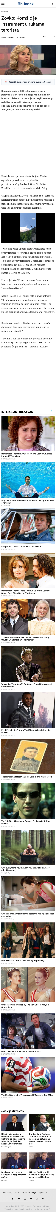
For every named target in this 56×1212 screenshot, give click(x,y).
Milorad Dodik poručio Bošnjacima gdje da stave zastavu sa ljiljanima (41, 1174)
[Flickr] (18, 1198)
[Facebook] (12, 1198)
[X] (37, 1198)
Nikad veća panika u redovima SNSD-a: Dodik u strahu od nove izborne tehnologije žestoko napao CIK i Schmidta (13, 1139)
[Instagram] (25, 1198)
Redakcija (10, 38)
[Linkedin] (31, 1198)
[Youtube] (43, 1198)
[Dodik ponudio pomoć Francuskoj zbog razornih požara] (14, 1160)
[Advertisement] (28, 143)
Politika (4, 12)
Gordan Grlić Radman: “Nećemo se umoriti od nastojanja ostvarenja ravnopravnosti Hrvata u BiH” (41, 1139)
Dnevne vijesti (6, 1147)
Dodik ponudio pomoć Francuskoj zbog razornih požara (13, 1174)
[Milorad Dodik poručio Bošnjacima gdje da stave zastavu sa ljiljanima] (42, 1160)
